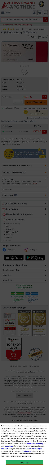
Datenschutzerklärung (34, 443)
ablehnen (4, 449)
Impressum (9, 446)
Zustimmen (26, 451)
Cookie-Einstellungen (34, 449)
